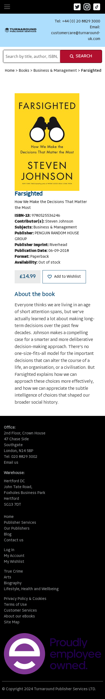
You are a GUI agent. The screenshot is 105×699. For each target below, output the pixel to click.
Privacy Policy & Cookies (25, 599)
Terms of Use (15, 605)
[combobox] (31, 56)
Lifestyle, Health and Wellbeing (31, 589)
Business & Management (55, 71)
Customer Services (20, 611)
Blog (7, 534)
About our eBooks (19, 616)
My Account (14, 556)
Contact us (13, 540)
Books (24, 71)
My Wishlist (14, 562)
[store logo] (20, 30)
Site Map (12, 622)
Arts (7, 577)
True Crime (13, 572)
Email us (11, 463)
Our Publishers (17, 529)
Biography (12, 583)
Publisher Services (20, 523)
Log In (9, 550)
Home (10, 71)
